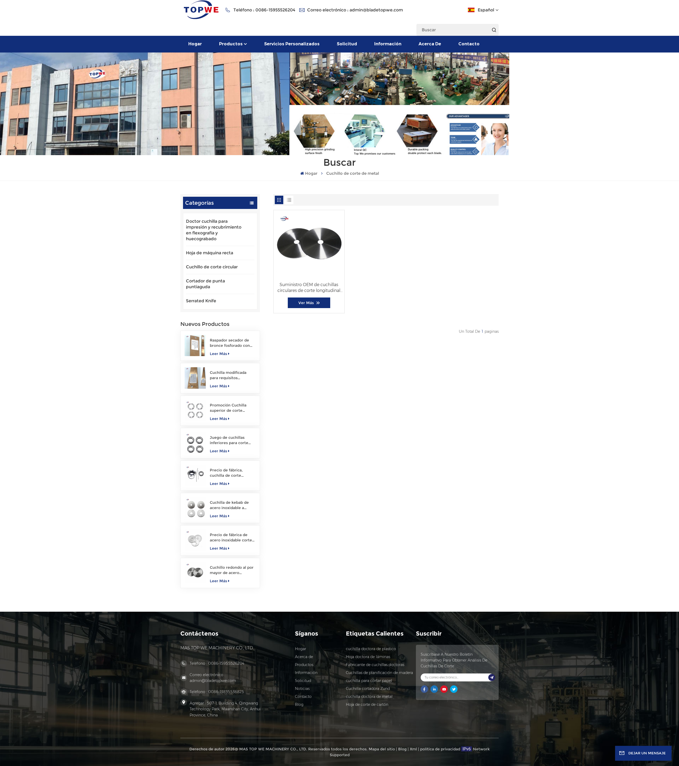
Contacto (469, 43)
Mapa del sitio (382, 749)
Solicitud (347, 43)
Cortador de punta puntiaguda (205, 283)
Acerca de (430, 43)
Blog (299, 704)
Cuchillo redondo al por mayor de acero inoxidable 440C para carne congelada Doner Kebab (232, 570)
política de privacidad (440, 749)
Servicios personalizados (292, 43)
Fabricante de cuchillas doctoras (375, 664)
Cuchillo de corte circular (212, 266)
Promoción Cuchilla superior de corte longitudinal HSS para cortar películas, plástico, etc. (230, 408)
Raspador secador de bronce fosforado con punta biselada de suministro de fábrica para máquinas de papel (232, 343)
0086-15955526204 (275, 9)
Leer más (218, 353)
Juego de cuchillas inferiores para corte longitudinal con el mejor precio (229, 440)
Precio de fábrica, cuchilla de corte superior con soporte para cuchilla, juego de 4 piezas (232, 473)
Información (387, 43)
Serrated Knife (201, 300)
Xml (413, 749)
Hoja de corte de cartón (367, 704)
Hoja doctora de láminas (368, 656)
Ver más (306, 302)
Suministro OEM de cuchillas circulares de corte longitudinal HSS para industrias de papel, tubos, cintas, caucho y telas (308, 288)
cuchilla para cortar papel (369, 680)
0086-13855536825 (226, 691)
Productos (231, 43)
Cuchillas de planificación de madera (379, 672)
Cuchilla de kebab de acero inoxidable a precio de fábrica (229, 505)
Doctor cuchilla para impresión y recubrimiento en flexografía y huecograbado (213, 230)
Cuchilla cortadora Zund (368, 688)
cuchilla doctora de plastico (371, 648)
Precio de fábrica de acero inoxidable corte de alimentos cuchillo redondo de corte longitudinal (231, 537)
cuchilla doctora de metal (369, 696)
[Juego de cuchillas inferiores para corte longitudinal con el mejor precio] (195, 442)
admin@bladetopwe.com (376, 9)
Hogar (195, 43)
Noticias (302, 688)
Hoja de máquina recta (209, 252)
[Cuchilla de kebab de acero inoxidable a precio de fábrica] (195, 507)
